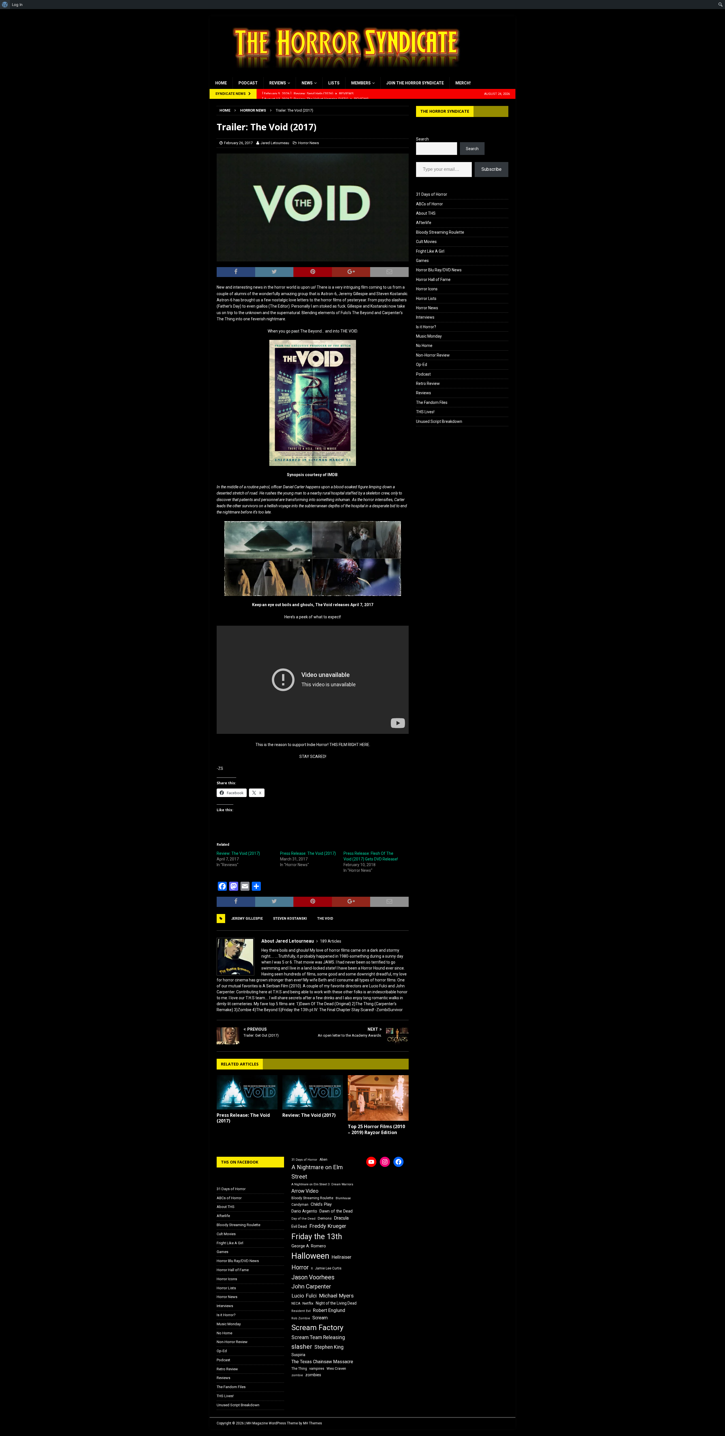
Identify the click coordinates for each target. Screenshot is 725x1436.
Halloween (310, 1256)
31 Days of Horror (431, 194)
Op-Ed (421, 364)
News (307, 83)
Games (422, 260)
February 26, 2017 (238, 143)
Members (361, 83)
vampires (316, 1368)
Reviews (277, 83)
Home (221, 83)
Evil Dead (299, 1226)
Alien (323, 1160)
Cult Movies (426, 241)
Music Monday (429, 336)
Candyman (299, 1205)
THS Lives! (425, 412)
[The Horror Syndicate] (344, 74)
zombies (313, 1375)
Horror (300, 1267)
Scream (320, 1317)
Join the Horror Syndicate (415, 83)
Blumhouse (343, 1198)
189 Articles (330, 941)
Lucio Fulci (304, 1296)
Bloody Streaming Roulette (440, 232)
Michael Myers (336, 1295)
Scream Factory (317, 1327)
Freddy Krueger (327, 1226)
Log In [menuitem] (17, 4)
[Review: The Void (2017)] (312, 1092)
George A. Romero (308, 1245)
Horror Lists (426, 298)
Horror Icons (427, 289)
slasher (301, 1346)
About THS (426, 213)
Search (422, 139)
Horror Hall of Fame (433, 279)
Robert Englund (329, 1310)
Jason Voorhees (312, 1277)
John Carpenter (311, 1286)
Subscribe (491, 169)
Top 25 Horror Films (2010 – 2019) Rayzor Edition (376, 1129)
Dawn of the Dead (336, 1211)
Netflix (308, 1303)
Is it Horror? (426, 327)
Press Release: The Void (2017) (308, 853)
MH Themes (312, 1423)
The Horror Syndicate (444, 111)
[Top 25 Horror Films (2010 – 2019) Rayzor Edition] (378, 1098)
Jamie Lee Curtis (328, 1268)
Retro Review (428, 383)
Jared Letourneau (275, 143)
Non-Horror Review (433, 355)
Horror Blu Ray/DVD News (439, 270)
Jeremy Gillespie (247, 919)
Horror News (308, 143)
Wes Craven (336, 1368)
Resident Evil (301, 1311)
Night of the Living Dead (336, 1303)
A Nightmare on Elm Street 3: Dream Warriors (322, 1184)
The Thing (299, 1369)
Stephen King (329, 1347)
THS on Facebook (239, 1162)
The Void (325, 919)
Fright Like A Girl (430, 251)
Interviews (425, 317)
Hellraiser (341, 1257)
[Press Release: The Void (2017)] (247, 1092)
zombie (297, 1375)
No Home (424, 345)
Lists (334, 83)
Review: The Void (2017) (238, 853)
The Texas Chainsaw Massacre (322, 1361)
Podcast (248, 83)
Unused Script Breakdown (439, 421)
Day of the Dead (303, 1218)
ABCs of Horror (429, 204)
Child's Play (321, 1204)
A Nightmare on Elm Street (317, 1172)
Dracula (341, 1218)
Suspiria (298, 1354)
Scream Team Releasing (318, 1337)
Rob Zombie (300, 1318)
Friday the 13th (316, 1236)
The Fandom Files (431, 402)
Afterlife (423, 222)
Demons (325, 1218)
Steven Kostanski (290, 919)
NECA (295, 1303)
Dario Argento (304, 1211)
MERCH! (463, 83)
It (312, 1268)
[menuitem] (5, 4)
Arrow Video (304, 1191)
